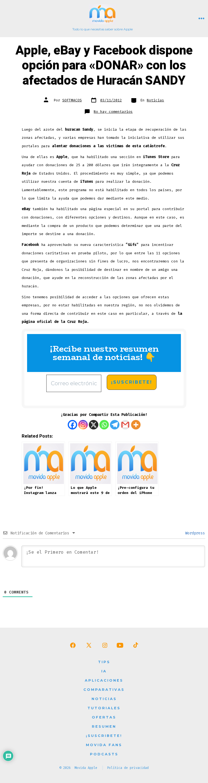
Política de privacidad (128, 768)
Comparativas (104, 690)
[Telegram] (114, 424)
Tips (104, 662)
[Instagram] (83, 424)
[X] (93, 424)
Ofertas (104, 717)
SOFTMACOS (72, 100)
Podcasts (104, 754)
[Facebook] (72, 424)
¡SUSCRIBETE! (104, 736)
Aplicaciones (104, 680)
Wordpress (194, 533)
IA (104, 671)
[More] (136, 424)
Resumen (104, 726)
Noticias (155, 100)
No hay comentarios (113, 111)
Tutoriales (104, 708)
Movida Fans (104, 745)
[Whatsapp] (104, 424)
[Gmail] (125, 424)
